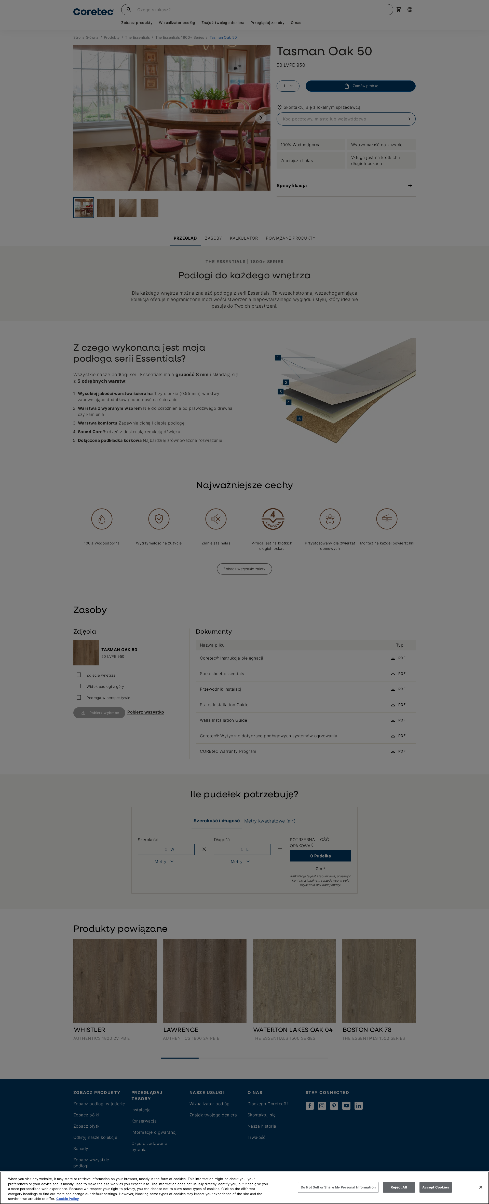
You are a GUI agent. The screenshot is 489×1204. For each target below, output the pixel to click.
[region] (244, 1187)
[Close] (480, 1187)
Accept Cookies (435, 1187)
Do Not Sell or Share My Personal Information (338, 1187)
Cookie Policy (67, 1199)
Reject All (399, 1187)
